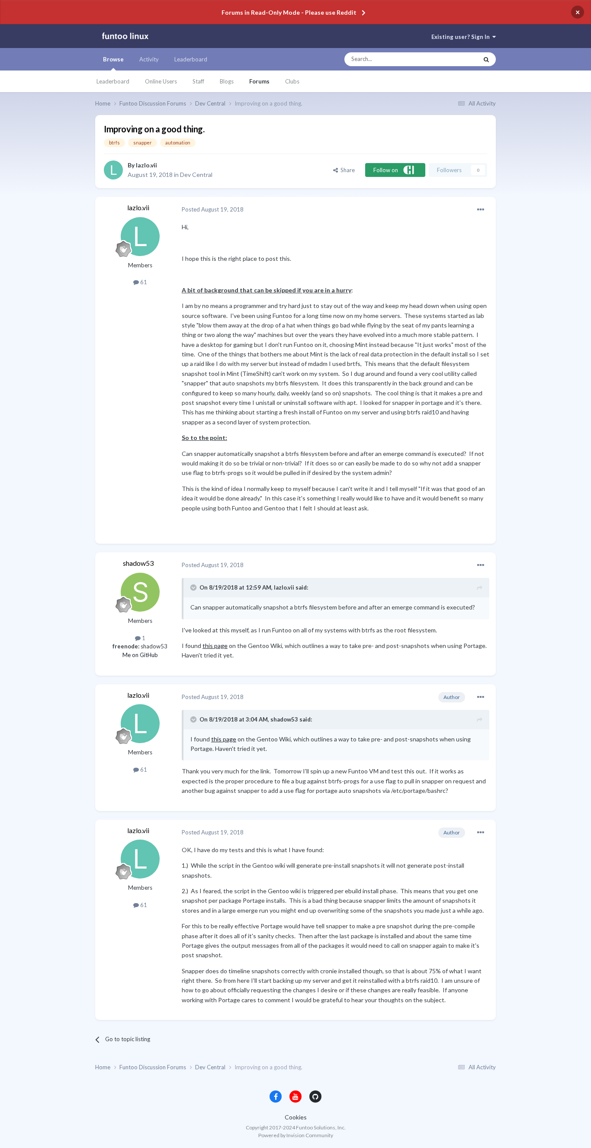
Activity (149, 59)
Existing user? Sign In (461, 36)
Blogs (227, 81)
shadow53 (138, 563)
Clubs (292, 81)
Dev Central (196, 174)
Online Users (161, 81)
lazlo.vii (146, 165)
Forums (259, 81)
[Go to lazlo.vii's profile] (113, 170)
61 (143, 282)
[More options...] (480, 210)
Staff (198, 81)
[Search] (486, 59)
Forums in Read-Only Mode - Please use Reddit (289, 12)
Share (346, 170)
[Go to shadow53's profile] (140, 592)
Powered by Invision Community (295, 1135)
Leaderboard (112, 81)
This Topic (457, 59)
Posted (213, 209)
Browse (113, 59)
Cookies (296, 1117)
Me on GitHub (140, 654)
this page (215, 645)
